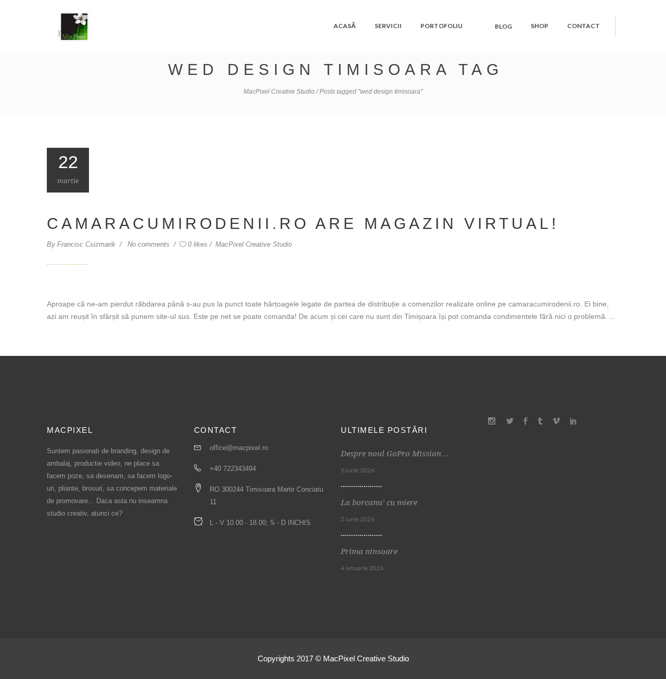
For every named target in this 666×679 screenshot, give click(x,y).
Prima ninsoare (369, 551)
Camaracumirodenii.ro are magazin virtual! (303, 223)
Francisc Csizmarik (87, 244)
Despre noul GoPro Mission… (395, 453)
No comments (149, 244)
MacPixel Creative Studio (279, 91)
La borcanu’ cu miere (379, 502)
